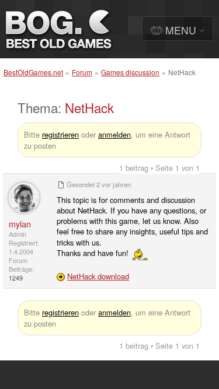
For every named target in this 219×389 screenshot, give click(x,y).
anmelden (114, 134)
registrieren (60, 134)
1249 (16, 278)
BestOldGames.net (33, 72)
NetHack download (98, 276)
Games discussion (130, 72)
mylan (20, 224)
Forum (82, 72)
